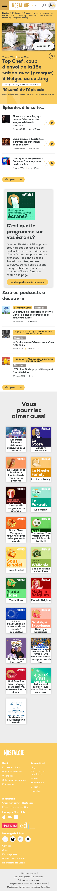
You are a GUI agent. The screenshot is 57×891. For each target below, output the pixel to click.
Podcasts (16, 13)
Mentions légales (28, 873)
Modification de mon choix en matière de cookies (28, 887)
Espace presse (9, 854)
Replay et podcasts (12, 771)
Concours (35, 787)
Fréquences (8, 784)
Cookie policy (41, 884)
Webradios (7, 776)
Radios (5, 13)
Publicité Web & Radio (13, 858)
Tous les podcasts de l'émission (27, 282)
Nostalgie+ (36, 791)
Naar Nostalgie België (13, 863)
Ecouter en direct (11, 767)
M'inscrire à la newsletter (15, 807)
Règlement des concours (21, 884)
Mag (33, 767)
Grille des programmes (14, 780)
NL (34, 5)
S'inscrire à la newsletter (38, 772)
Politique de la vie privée (28, 880)
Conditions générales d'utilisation (28, 877)
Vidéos (34, 778)
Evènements (37, 782)
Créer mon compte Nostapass (17, 803)
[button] (13, 179)
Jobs (4, 850)
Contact (6, 846)
